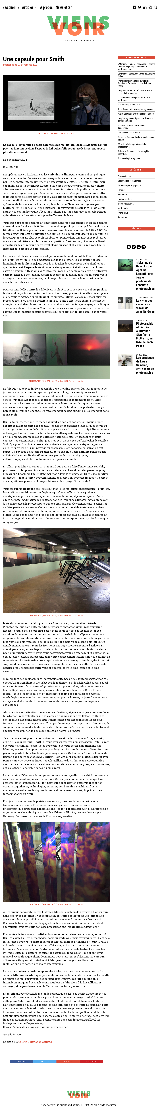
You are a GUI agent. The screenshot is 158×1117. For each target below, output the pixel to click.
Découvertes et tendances (129, 180)
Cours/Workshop (125, 176)
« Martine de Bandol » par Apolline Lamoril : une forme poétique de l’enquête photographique (136, 66)
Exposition (122, 194)
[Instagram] (150, 7)
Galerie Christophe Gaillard (35, 1041)
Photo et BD (123, 212)
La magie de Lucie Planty (129, 132)
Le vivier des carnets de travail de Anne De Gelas (136, 75)
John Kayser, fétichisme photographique (136, 109)
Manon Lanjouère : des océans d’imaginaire (131, 127)
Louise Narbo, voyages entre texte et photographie (134, 99)
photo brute (123, 208)
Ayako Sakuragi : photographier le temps (136, 113)
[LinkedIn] (145, 7)
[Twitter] (139, 7)
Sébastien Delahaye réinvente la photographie (132, 145)
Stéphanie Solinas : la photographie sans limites (136, 138)
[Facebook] (134, 7)
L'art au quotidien (125, 199)
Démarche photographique (129, 185)
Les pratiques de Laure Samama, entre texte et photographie (135, 91)
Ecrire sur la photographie (129, 158)
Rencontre (122, 217)
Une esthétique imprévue (129, 104)
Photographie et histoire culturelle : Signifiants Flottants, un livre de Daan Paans (134, 83)
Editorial (121, 190)
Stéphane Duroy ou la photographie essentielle (133, 152)
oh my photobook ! (126, 203)
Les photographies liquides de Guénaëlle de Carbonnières (136, 119)
